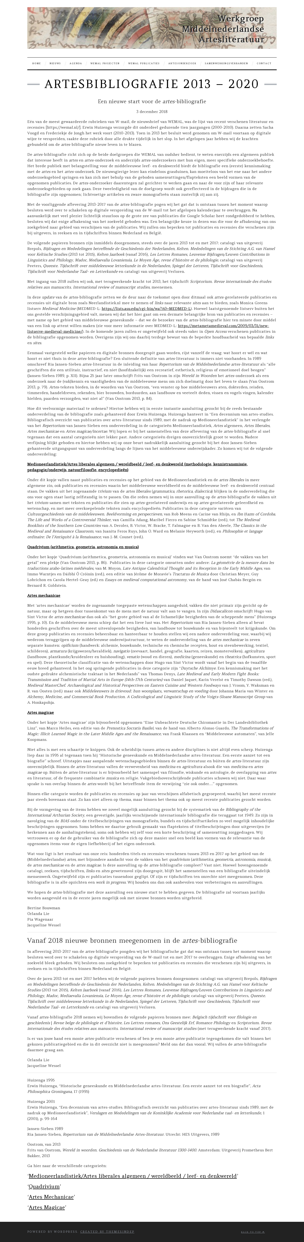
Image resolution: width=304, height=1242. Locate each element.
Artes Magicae (47, 1207)
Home (36, 63)
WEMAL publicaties (144, 63)
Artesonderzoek (182, 63)
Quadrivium (44, 1186)
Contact (264, 63)
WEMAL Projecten (105, 63)
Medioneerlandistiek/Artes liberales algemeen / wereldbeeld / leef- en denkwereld (133, 1176)
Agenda (76, 63)
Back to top (251, 1232)
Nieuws (55, 63)
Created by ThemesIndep (107, 1231)
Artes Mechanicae (51, 1196)
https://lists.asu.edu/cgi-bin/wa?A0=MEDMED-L (146, 308)
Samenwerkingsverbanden (226, 63)
